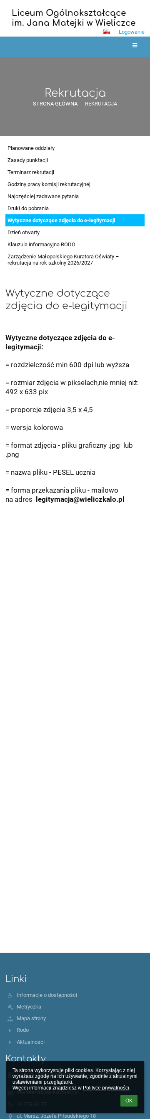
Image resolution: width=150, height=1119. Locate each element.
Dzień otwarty (24, 232)
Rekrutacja (101, 104)
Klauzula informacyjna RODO (41, 244)
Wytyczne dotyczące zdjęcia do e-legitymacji (61, 220)
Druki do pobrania (28, 208)
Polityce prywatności (106, 1088)
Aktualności (31, 1042)
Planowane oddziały (31, 148)
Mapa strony (31, 1018)
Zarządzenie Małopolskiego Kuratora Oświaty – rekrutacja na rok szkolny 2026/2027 (63, 259)
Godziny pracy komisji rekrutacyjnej (49, 184)
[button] (106, 32)
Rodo (23, 1030)
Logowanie (132, 32)
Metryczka (29, 1007)
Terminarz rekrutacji (31, 172)
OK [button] (128, 1101)
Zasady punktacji (28, 160)
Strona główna (55, 104)
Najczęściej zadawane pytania (43, 196)
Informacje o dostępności (47, 995)
